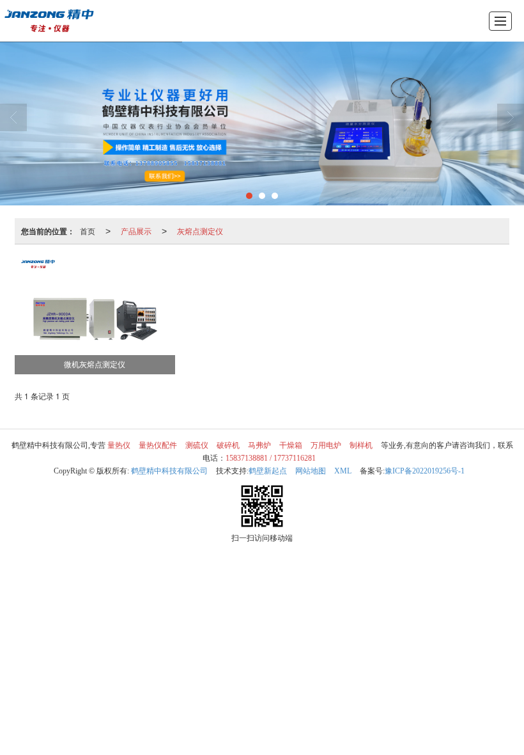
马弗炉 (259, 445)
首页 (87, 230)
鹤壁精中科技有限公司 (169, 470)
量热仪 (118, 445)
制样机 (361, 445)
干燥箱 (290, 445)
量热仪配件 (158, 445)
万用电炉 (326, 445)
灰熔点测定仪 (200, 230)
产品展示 (136, 230)
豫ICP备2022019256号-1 (425, 470)
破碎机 (228, 445)
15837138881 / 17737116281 (271, 458)
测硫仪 (196, 445)
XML (342, 470)
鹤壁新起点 (268, 470)
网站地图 (310, 470)
